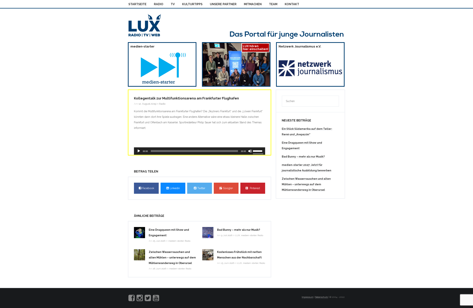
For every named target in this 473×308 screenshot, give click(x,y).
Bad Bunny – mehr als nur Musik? (238, 229)
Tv (173, 4)
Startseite (137, 4)
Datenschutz (321, 297)
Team (273, 4)
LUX (237, 235)
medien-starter (176, 241)
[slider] (258, 150)
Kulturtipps (192, 4)
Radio (158, 4)
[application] (199, 151)
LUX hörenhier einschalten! (255, 47)
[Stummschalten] (250, 151)
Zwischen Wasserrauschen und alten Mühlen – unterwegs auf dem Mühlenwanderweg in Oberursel (172, 258)
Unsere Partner (223, 4)
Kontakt (292, 4)
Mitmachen (253, 4)
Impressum (307, 297)
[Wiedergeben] (139, 151)
